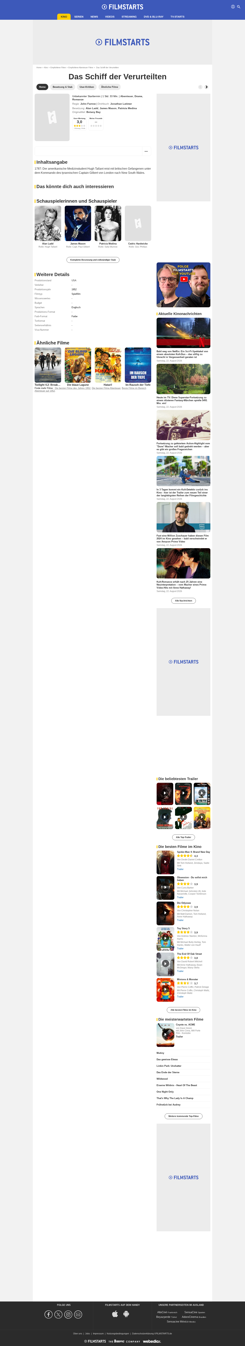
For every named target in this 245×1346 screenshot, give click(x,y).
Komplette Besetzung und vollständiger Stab (93, 260)
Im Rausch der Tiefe (138, 384)
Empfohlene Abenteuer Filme (80, 67)
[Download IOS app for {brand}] (117, 1313)
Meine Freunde (95, 118)
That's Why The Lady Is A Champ (175, 1098)
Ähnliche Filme (52, 343)
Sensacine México (178, 1321)
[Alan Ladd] (48, 223)
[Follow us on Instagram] (68, 1314)
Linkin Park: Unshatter (169, 1066)
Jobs (87, 1333)
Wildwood (162, 1078)
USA (74, 280)
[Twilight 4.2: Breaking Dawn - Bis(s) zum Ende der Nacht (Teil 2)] (48, 365)
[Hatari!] (108, 365)
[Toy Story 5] (165, 939)
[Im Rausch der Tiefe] (138, 365)
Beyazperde (163, 1316)
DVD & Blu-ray (153, 16)
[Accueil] (122, 6)
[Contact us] (78, 1314)
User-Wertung (79, 118)
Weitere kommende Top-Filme (183, 1116)
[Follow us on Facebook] (49, 1314)
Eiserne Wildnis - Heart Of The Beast (177, 1085)
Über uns (77, 1333)
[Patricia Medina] (108, 223)
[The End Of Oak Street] (165, 964)
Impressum (98, 1333)
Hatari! (108, 384)
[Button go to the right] (206, 87)
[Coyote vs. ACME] (165, 1035)
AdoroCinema (190, 1316)
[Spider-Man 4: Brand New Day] (165, 862)
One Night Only (165, 1091)
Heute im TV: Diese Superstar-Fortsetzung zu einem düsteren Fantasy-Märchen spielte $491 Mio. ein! (182, 400)
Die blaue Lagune (78, 384)
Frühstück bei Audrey (168, 1104)
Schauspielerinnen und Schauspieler (76, 201)
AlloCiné (162, 1312)
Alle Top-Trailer (183, 837)
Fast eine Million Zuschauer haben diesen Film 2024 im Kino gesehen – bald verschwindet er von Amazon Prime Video (183, 538)
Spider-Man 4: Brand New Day (193, 852)
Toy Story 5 (183, 928)
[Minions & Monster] (165, 990)
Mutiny (160, 1053)
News (94, 16)
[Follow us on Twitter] (58, 1314)
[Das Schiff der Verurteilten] (52, 117)
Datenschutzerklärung (143, 1333)
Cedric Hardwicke (138, 243)
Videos (109, 16)
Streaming (129, 16)
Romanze (78, 99)
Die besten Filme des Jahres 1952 (72, 388)
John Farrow (88, 103)
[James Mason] (78, 223)
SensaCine (190, 1312)
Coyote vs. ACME (185, 1024)
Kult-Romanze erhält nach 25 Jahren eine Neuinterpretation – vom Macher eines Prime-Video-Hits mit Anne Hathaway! (182, 584)
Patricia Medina (127, 108)
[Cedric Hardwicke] (138, 223)
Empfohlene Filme (58, 67)
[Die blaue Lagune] (78, 365)
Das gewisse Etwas (167, 1059)
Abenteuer (126, 96)
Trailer (180, 869)
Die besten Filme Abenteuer (106, 388)
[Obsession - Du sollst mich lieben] (165, 888)
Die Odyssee (184, 903)
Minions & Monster (187, 979)
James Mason (108, 108)
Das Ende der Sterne (168, 1072)
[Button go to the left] (200, 87)
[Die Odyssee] (165, 913)
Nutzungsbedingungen (118, 1333)
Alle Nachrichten (183, 600)
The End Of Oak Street (189, 954)
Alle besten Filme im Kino (183, 1010)
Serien (78, 16)
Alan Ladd (92, 108)
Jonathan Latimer (121, 103)
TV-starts (177, 16)
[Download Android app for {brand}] (128, 1313)
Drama (138, 96)
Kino (64, 16)
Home (39, 67)
